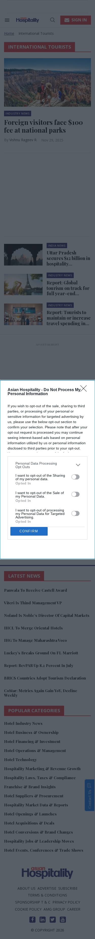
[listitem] (47, 465)
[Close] (85, 390)
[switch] (75, 476)
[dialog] (47, 469)
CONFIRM (29, 531)
